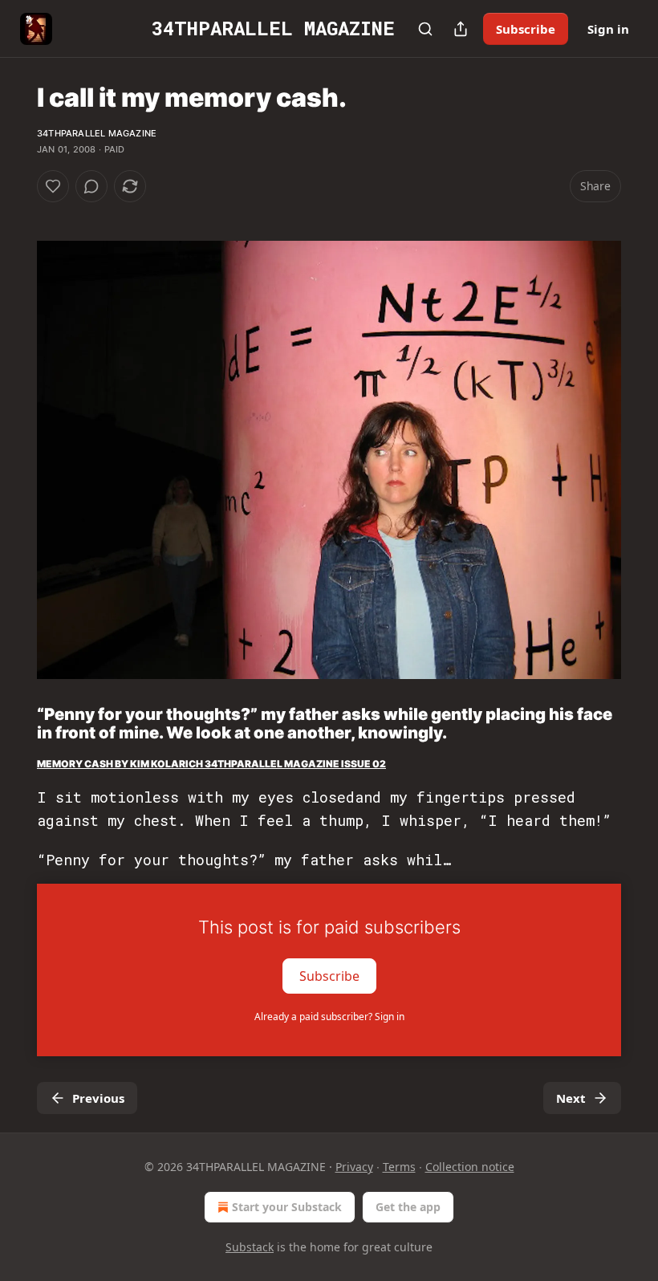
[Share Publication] (461, 29)
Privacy (354, 1166)
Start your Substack (287, 1206)
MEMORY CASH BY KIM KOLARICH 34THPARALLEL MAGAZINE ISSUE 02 (211, 764)
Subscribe (525, 29)
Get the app (408, 1206)
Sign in (608, 29)
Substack (249, 1247)
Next (571, 1098)
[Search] (425, 29)
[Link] (14, 723)
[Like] (53, 186)
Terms (399, 1166)
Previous (98, 1098)
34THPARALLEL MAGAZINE (96, 133)
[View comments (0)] (91, 186)
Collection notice (469, 1166)
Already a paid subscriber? (329, 1016)
